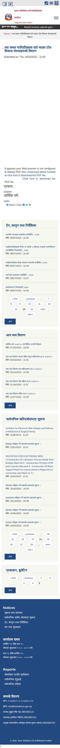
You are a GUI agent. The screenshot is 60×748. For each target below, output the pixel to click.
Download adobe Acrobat (41, 172)
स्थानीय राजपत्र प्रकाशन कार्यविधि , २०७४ (22, 234)
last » (30, 314)
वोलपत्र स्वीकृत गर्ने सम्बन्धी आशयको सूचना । (23, 510)
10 (29, 304)
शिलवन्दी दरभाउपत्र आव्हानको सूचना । (37, 27)
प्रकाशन (8, 192)
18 (31, 544)
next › (43, 309)
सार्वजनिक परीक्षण (12, 684)
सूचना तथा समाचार (13, 612)
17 (21, 544)
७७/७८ (7, 201)
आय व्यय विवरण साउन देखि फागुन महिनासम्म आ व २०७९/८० (29, 356)
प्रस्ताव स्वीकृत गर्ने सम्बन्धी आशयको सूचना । (23, 522)
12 (49, 304)
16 (11, 544)
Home (7, 33)
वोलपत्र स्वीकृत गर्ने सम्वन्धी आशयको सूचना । (23, 444)
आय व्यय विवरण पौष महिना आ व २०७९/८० (22, 381)
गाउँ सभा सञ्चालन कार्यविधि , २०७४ (19, 275)
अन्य (10, 321)
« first (15, 299)
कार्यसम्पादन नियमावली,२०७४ (17, 287)
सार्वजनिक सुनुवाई (12, 679)
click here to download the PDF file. (26, 175)
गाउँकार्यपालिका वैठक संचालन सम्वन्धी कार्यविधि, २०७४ (26, 262)
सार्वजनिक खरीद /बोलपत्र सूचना (19, 617)
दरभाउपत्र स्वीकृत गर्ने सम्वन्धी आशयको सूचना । (24, 497)
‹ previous (30, 299)
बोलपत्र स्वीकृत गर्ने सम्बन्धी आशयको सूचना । (23, 485)
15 (31, 309)
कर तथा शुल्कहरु (12, 627)
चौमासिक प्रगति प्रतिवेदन (16, 674)
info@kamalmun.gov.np (20, 706)
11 (39, 304)
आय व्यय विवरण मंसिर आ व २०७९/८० (20, 393)
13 (16, 309)
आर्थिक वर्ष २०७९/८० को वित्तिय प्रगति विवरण (23, 344)
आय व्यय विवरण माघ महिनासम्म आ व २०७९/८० (24, 369)
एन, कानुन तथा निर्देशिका (16, 622)
